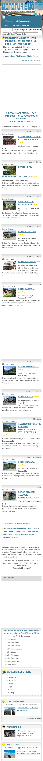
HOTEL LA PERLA (26, 289)
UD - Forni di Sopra (14, 649)
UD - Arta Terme (13, 643)
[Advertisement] (21, 88)
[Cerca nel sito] (35, 14)
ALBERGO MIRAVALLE (28, 367)
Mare (10, 690)
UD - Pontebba (12, 658)
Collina (10, 683)
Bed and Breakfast (12, 26)
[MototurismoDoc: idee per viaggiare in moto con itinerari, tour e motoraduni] (18, 5)
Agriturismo (25, 21)
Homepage (7, 32)
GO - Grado (11, 640)
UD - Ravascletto (13, 661)
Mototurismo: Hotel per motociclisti (25, 32)
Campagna (12, 677)
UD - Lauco (11, 652)
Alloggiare (9, 21)
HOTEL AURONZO (26, 462)
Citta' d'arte (12, 680)
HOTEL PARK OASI (27, 232)
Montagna (11, 693)
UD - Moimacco (13, 655)
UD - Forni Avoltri (13, 646)
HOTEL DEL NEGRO (27, 262)
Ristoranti (25, 26)
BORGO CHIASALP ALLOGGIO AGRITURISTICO (27, 495)
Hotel (17, 21)
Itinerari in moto (34, 718)
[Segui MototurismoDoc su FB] (40, 14)
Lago (10, 686)
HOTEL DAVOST (25, 397)
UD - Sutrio (11, 664)
